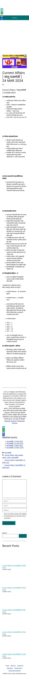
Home (7, 665)
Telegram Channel (10, 421)
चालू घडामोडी (8, 452)
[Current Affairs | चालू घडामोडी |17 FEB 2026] (14, 600)
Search (4, 533)
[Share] (14, 435)
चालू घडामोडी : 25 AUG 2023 (14, 443)
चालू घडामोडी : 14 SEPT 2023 (15, 447)
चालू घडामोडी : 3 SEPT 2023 (14, 445)
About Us (13, 665)
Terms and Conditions (15, 670)
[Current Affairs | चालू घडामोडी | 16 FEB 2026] (14, 622)
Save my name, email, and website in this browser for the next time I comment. (15, 516)
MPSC (4, 457)
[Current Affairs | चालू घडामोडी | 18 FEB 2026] (14, 578)
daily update (19, 455)
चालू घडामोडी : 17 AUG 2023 (14, 441)
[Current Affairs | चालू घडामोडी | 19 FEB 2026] (14, 556)
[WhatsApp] (14, 430)
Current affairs (9, 455)
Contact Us (20, 665)
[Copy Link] (14, 432)
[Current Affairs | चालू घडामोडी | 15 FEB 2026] (14, 645)
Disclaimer (10, 668)
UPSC (9, 457)
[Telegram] (14, 427)
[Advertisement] (14, 35)
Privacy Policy (18, 668)
